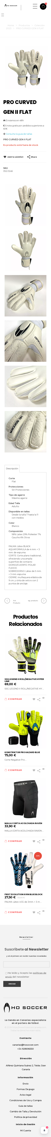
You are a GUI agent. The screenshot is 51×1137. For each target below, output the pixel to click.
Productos (24, 25)
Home (11, 25)
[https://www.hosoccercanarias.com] (11, 5)
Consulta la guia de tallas (19, 134)
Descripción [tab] (12, 468)
